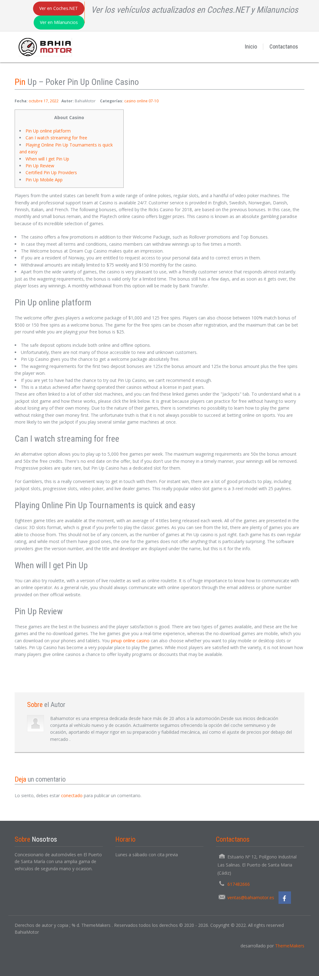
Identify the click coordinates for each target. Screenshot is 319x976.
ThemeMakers (289, 946)
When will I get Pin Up (47, 159)
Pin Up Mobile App (44, 180)
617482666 (238, 884)
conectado (72, 795)
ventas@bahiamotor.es (250, 897)
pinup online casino (130, 641)
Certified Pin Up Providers (51, 172)
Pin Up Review (40, 166)
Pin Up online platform (48, 131)
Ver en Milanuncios (59, 22)
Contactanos (283, 46)
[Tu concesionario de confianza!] (43, 46)
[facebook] (285, 897)
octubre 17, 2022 (44, 101)
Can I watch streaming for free (56, 138)
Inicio (251, 46)
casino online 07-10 (141, 101)
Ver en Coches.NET (58, 8)
